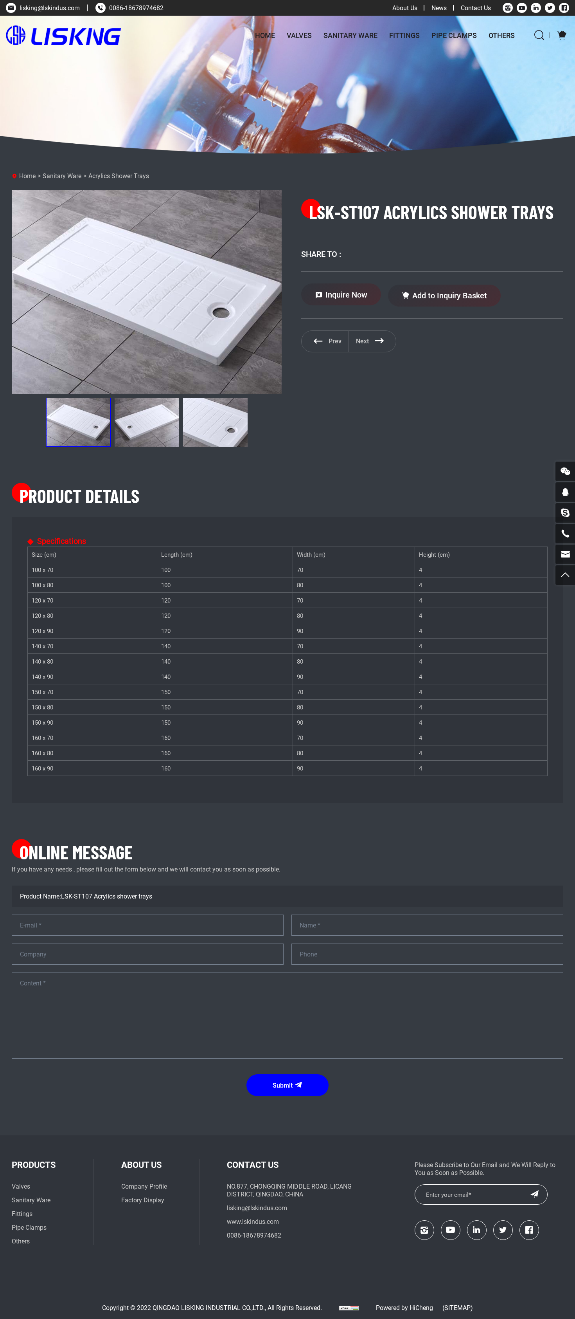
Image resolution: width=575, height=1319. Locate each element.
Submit (283, 1085)
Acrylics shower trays (118, 175)
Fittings (404, 35)
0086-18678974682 (136, 8)
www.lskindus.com (253, 1221)
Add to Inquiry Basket (449, 295)
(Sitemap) (457, 1307)
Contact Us (476, 8)
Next (362, 341)
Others (502, 35)
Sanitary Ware (350, 35)
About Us (404, 8)
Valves (299, 35)
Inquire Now (346, 294)
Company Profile (144, 1186)
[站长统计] (349, 1307)
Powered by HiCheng (404, 1307)
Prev (335, 341)
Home (265, 35)
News (439, 8)
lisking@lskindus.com (50, 8)
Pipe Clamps (454, 35)
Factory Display (142, 1200)
